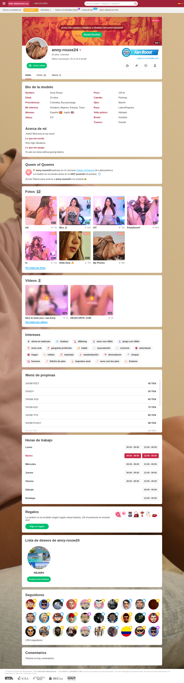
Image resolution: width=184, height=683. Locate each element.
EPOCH (65, 671)
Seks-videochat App (108, 10)
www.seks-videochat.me (47, 671)
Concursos (87, 10)
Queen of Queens (85, 170)
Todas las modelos (12, 10)
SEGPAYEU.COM (76, 671)
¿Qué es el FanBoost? (148, 58)
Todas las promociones (66, 10)
